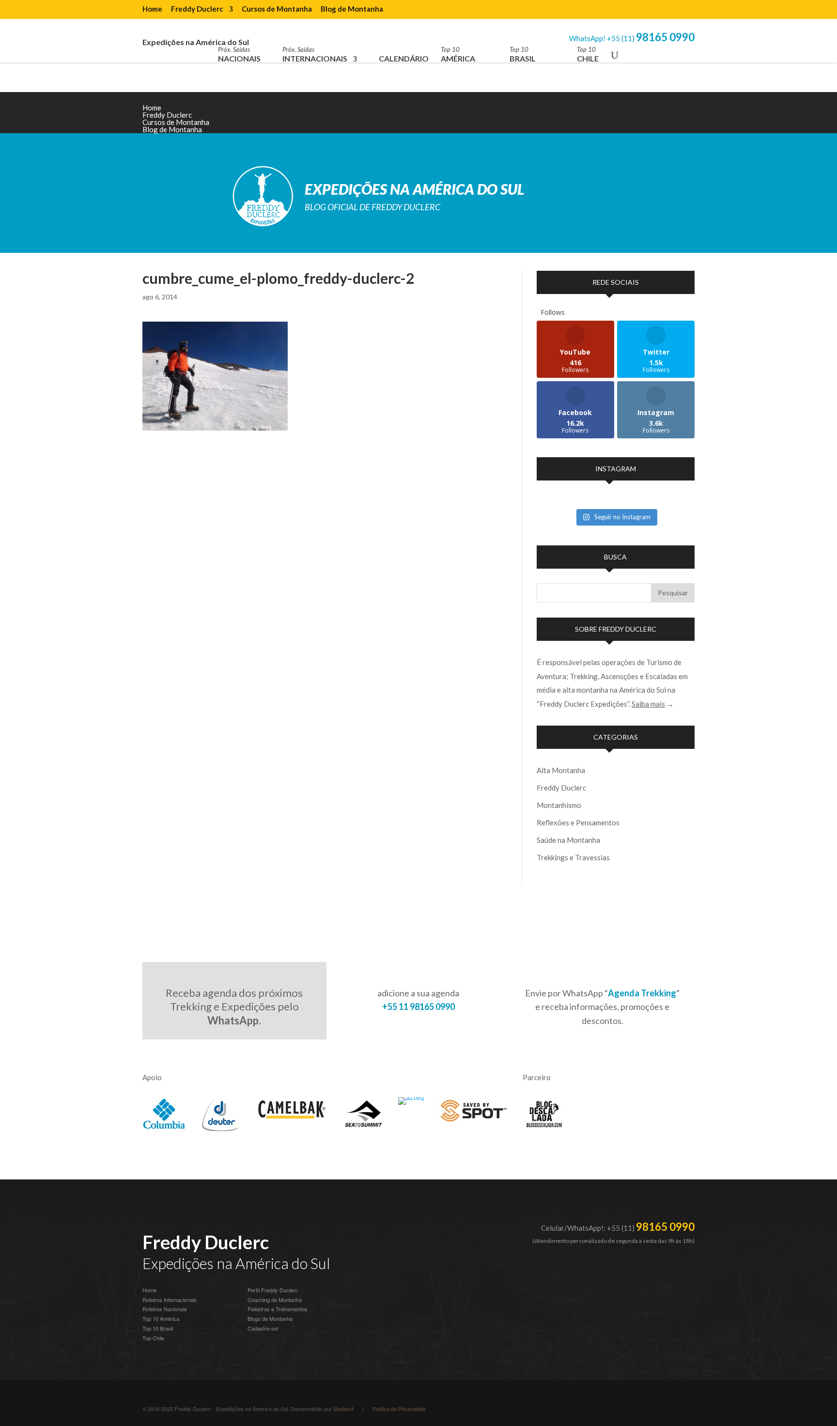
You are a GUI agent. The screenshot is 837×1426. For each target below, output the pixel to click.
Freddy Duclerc (197, 9)
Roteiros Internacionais (169, 1299)
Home (152, 9)
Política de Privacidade (399, 1408)
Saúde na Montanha (568, 840)
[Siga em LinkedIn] (648, 115)
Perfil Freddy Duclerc (273, 1290)
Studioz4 (343, 1408)
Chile (588, 54)
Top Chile (153, 1338)
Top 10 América (160, 1318)
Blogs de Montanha (270, 1318)
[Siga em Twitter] (687, 115)
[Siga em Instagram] (609, 115)
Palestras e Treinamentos (278, 1309)
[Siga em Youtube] (628, 115)
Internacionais (314, 54)
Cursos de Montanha (277, 9)
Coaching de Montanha (275, 1299)
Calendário (404, 58)
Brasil (523, 54)
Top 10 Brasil (157, 1328)
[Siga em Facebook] (667, 115)
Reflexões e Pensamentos (578, 822)
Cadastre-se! (263, 1328)
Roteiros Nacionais (164, 1309)
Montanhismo (559, 805)
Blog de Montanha (352, 9)
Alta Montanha (561, 770)
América (458, 54)
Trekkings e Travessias (573, 857)
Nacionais (239, 54)
